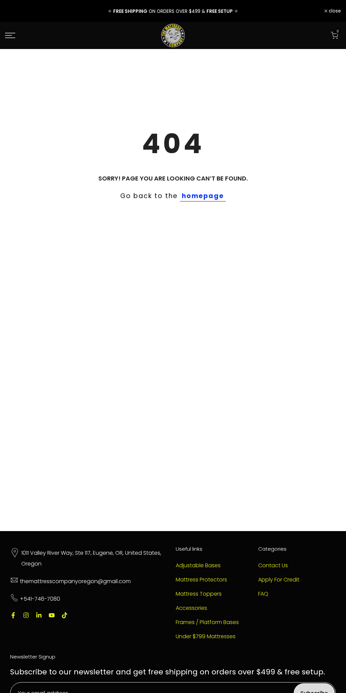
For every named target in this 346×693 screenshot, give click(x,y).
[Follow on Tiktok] (64, 615)
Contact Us (273, 565)
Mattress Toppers (199, 594)
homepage (203, 195)
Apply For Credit (278, 579)
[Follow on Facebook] (13, 615)
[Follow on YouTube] (52, 615)
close (15, 11)
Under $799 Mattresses (206, 636)
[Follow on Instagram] (26, 615)
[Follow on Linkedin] (39, 615)
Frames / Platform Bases (207, 622)
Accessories (191, 608)
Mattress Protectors (201, 579)
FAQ (263, 594)
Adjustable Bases (198, 565)
